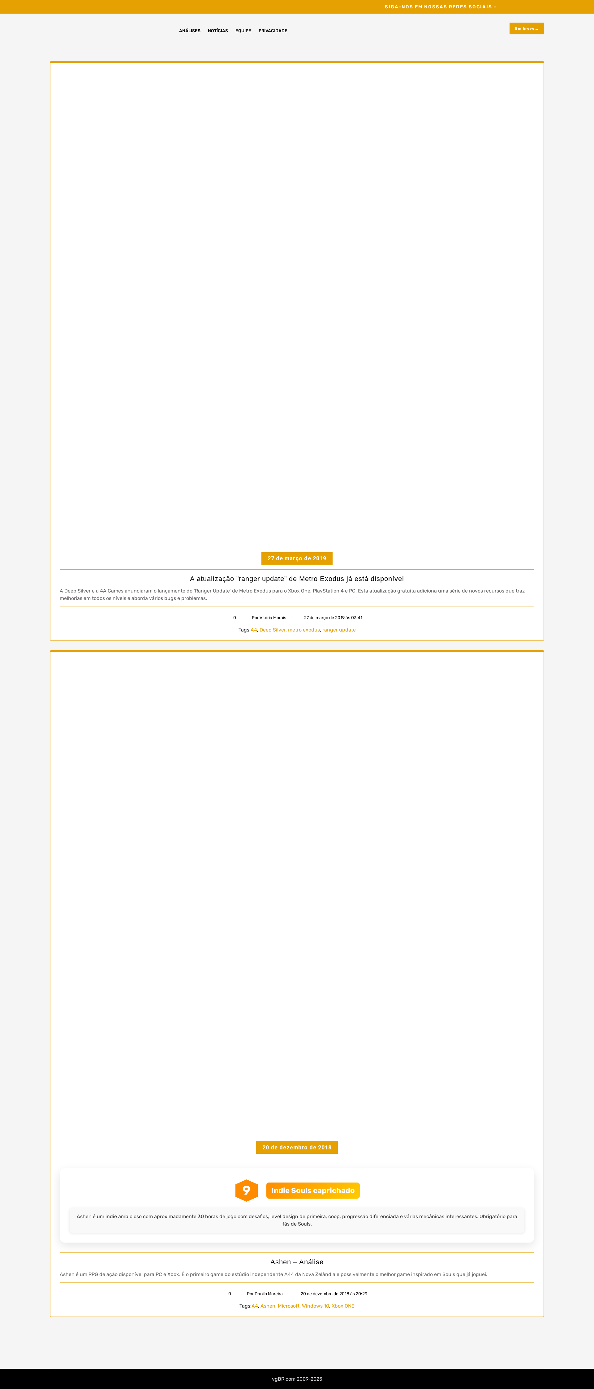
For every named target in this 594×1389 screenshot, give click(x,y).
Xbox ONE (343, 1306)
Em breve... (526, 28)
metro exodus (304, 630)
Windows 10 (315, 1306)
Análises (189, 30)
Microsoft (288, 1306)
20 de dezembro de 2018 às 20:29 (333, 1293)
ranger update (339, 630)
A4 (254, 630)
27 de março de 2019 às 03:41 (332, 617)
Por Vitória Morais (269, 617)
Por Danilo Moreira (265, 1293)
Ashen (267, 1306)
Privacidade (273, 30)
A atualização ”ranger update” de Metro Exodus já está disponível (297, 579)
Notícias (218, 30)
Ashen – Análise (297, 1262)
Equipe (243, 30)
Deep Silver (273, 630)
